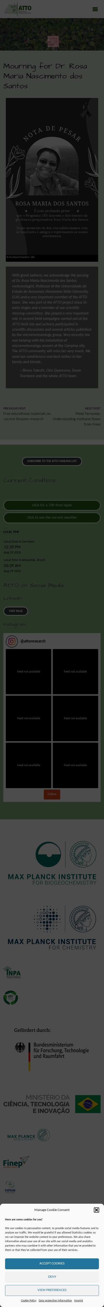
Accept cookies (52, 1263)
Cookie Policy (28, 1300)
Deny (52, 1277)
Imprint (78, 1300)
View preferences (52, 1290)
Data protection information (55, 1300)
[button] (96, 1210)
